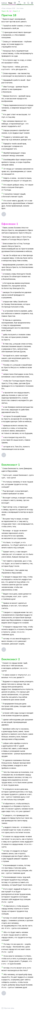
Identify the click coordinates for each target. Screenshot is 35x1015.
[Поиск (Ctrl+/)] (28, 3)
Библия (4, 3)
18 (7, 11)
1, (18, 11)
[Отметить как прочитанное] (3, 214)
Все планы (20, 8)
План (10, 3)
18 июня (19, 3)
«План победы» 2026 (8, 8)
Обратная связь (9, 1008)
